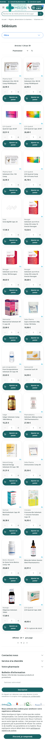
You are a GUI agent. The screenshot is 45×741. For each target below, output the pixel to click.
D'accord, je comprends (22, 736)
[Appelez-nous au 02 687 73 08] (29, 8)
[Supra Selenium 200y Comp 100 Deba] (33, 308)
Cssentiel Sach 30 (30, 369)
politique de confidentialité (31, 696)
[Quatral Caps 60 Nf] (12, 115)
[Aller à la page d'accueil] (16, 7)
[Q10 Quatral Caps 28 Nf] (33, 115)
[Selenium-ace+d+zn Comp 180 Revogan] (12, 258)
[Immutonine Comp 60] (33, 450)
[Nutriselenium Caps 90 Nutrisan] (12, 498)
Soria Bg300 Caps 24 (10, 222)
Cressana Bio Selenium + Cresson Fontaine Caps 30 (32, 514)
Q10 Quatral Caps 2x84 (32, 610)
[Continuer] (26, 643)
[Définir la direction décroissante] (32, 50)
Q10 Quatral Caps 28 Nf (33, 129)
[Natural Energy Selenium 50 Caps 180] (12, 450)
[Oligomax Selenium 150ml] (12, 596)
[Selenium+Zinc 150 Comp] (12, 160)
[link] (18, 643)
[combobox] (20, 14)
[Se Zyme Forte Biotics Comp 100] (12, 548)
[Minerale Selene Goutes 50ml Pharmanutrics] (33, 548)
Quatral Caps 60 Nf (10, 129)
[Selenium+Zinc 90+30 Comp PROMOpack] (12, 67)
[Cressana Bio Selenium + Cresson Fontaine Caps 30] (33, 498)
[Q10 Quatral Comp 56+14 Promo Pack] (33, 160)
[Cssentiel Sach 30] (33, 355)
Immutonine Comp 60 (32, 465)
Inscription (22, 690)
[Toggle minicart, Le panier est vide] (33, 8)
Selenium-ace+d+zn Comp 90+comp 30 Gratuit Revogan (31, 274)
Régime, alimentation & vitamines (20, 19)
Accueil (4, 19)
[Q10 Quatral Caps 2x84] (33, 596)
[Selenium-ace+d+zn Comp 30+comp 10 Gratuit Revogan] (33, 208)
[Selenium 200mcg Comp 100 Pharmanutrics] (33, 403)
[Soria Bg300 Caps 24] (12, 208)
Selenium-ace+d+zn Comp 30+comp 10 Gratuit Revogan (31, 224)
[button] (22, 35)
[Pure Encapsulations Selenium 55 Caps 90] (12, 355)
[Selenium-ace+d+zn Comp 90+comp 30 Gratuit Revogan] (33, 258)
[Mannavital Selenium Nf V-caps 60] (12, 308)
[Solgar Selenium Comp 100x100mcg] (12, 403)
